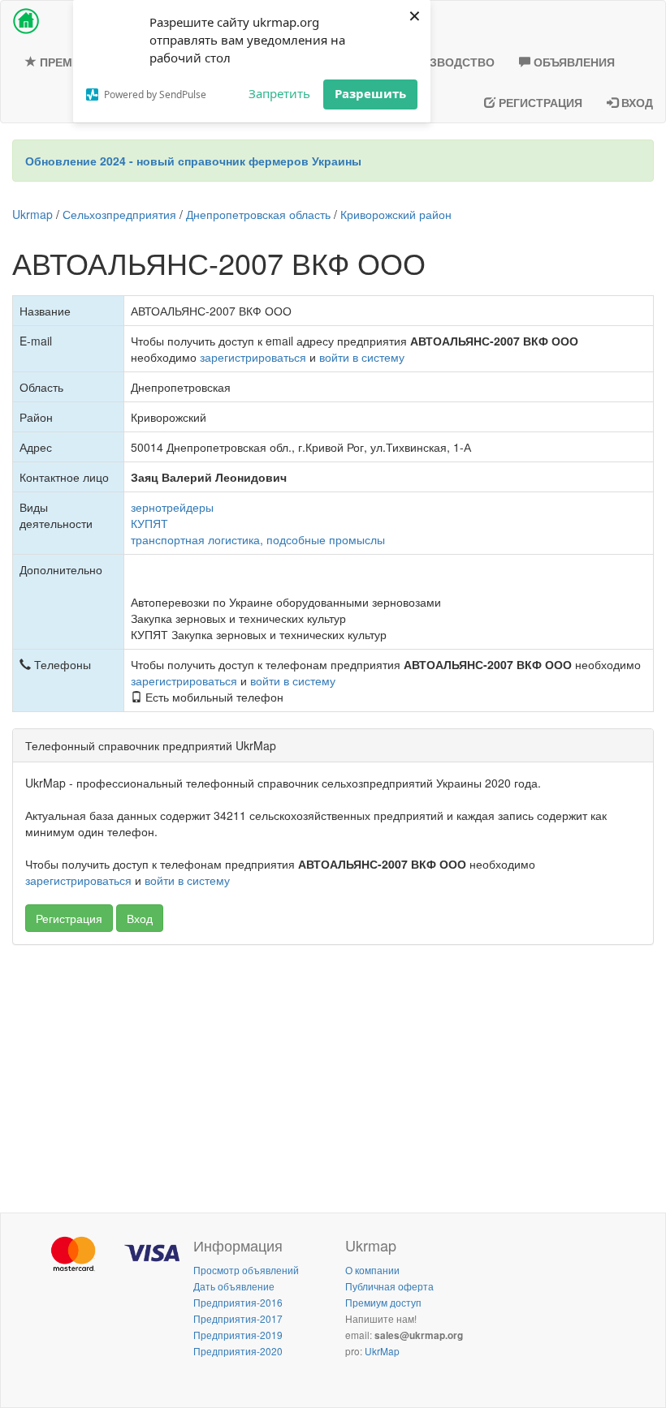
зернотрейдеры (172, 507)
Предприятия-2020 (238, 1351)
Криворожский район (396, 214)
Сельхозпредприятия (119, 214)
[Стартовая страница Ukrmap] (26, 21)
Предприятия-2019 (238, 1334)
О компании (372, 1270)
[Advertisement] (333, 1074)
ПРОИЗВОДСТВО (444, 62)
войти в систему (361, 357)
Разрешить (370, 93)
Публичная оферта (389, 1286)
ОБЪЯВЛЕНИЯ (572, 62)
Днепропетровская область (258, 214)
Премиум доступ (383, 1302)
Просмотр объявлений (246, 1270)
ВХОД (635, 102)
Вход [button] (140, 918)
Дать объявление (234, 1286)
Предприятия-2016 (238, 1302)
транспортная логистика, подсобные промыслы (258, 539)
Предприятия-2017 (238, 1318)
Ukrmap (32, 214)
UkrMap (382, 1351)
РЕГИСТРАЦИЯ (538, 102)
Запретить (279, 93)
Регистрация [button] (69, 918)
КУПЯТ (149, 523)
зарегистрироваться (253, 357)
